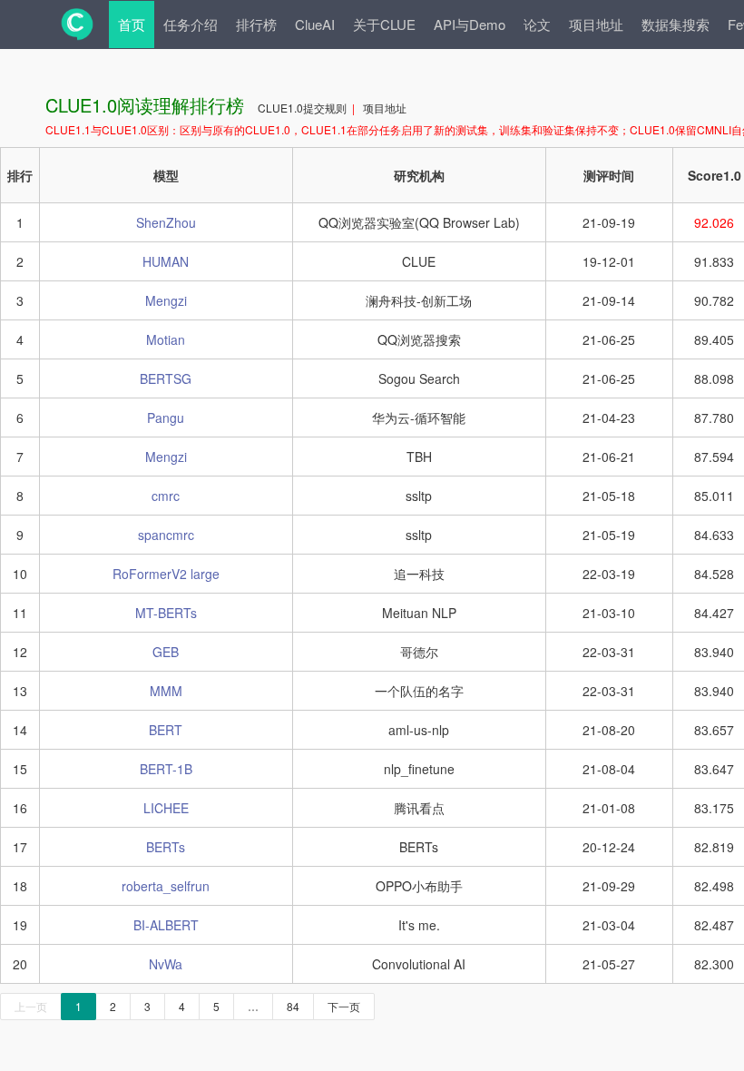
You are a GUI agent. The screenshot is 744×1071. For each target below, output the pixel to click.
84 (293, 1006)
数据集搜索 (675, 24)
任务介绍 (190, 24)
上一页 (31, 1006)
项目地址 (596, 24)
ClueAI (315, 24)
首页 (131, 24)
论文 (537, 24)
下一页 (344, 1006)
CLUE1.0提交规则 (303, 107)
